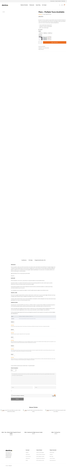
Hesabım (51, 454)
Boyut (40, 31)
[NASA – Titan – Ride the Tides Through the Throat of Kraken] (11, 420)
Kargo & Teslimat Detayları (40, 454)
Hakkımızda (28, 454)
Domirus (42, 49)
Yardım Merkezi (52, 458)
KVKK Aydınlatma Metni (40, 460)
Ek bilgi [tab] (30, 260)
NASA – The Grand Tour (55, 432)
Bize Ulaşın (51, 456)
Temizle (41, 29)
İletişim (27, 460)
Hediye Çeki (28, 458)
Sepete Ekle (55, 42)
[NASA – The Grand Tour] (55, 420)
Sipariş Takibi (52, 452)
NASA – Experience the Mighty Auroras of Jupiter (33, 432)
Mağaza (27, 452)
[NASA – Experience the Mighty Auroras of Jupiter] (33, 420)
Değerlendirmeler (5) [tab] (40, 260)
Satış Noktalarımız (53, 460)
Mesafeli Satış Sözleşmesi (40, 458)
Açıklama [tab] (24, 260)
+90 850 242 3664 (8, 456)
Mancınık (10, 465)
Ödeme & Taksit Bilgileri (40, 452)
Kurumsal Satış (28, 456)
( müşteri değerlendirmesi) (46, 14)
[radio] (41, 33)
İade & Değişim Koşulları (40, 456)
